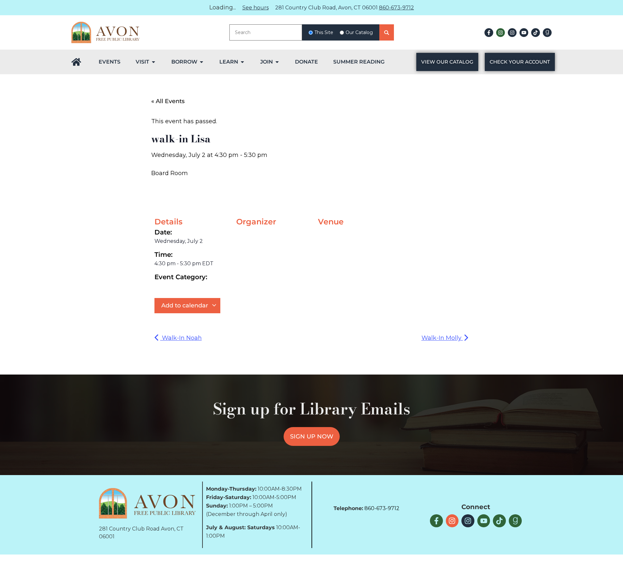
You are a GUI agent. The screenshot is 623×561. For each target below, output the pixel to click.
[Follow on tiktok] (535, 32)
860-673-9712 (396, 8)
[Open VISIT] (153, 62)
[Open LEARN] (242, 62)
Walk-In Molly (442, 337)
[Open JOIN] (277, 62)
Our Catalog (359, 32)
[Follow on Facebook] (488, 32)
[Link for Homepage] (76, 62)
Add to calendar (185, 305)
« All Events (168, 101)
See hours (255, 8)
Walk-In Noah (181, 337)
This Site (323, 32)
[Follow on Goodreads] (547, 32)
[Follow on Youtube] (523, 32)
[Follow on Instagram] (500, 32)
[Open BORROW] (201, 62)
